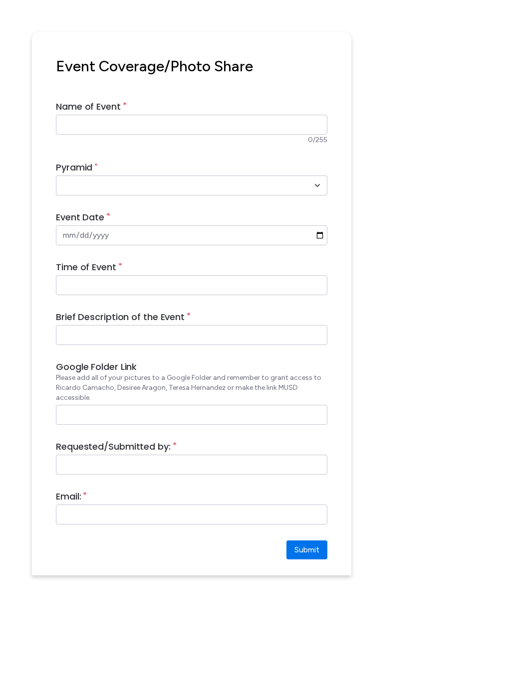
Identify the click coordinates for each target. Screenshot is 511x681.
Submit (306, 549)
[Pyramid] (317, 185)
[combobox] (180, 185)
